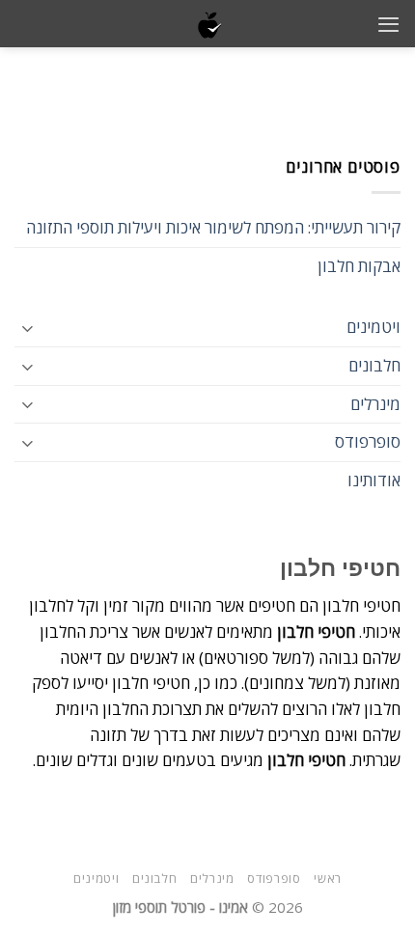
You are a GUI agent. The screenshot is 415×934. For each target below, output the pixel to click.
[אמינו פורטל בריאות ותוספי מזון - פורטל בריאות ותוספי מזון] (208, 23)
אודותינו (374, 480)
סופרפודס (368, 441)
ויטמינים (373, 327)
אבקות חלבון (359, 266)
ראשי (328, 878)
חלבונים (374, 365)
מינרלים (375, 404)
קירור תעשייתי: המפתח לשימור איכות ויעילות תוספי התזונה (213, 227)
